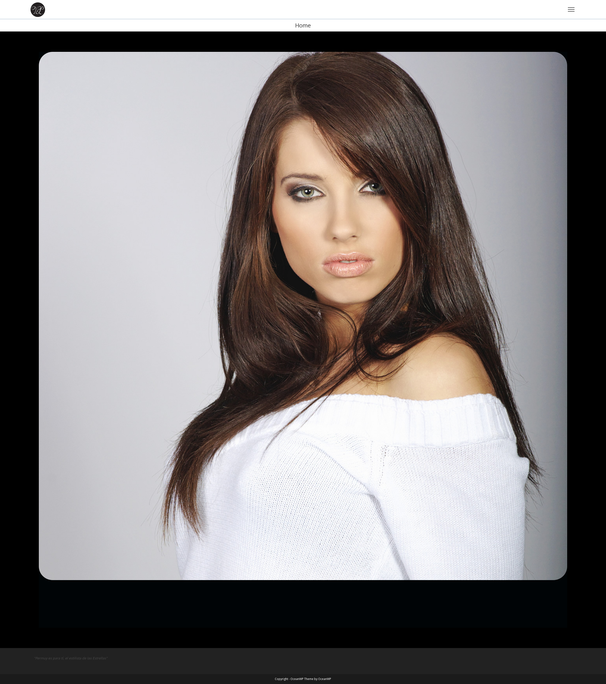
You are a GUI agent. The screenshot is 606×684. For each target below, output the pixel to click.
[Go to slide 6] (284, 632)
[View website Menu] (571, 9)
